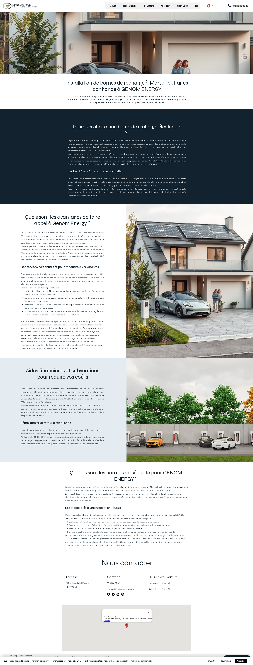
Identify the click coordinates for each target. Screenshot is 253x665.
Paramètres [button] (211, 660)
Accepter (240, 660)
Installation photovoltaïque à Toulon (69, 341)
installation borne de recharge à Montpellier (96, 164)
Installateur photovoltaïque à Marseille (48, 328)
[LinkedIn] (117, 594)
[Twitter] (113, 594)
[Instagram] (122, 594)
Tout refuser (226, 660)
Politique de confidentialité (141, 660)
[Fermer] (249, 661)
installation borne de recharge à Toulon (138, 164)
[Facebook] (108, 594)
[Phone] (229, 6)
